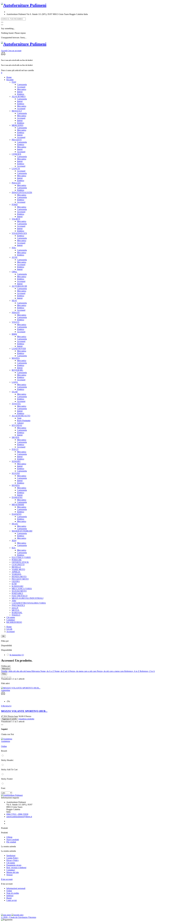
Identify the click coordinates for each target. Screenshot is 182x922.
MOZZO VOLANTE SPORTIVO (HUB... (24, 711)
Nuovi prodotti (12, 839)
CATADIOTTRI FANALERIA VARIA (29, 603)
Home (9, 77)
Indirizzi (9, 895)
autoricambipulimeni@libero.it (19, 816)
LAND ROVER (19, 348)
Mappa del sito (12, 872)
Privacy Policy (12, 860)
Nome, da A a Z (47, 671)
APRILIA (16, 572)
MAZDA (16, 358)
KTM (14, 584)
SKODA (15, 437)
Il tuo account (7, 879)
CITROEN (16, 154)
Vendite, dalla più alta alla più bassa (16, 671)
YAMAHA (16, 574)
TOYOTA (16, 404)
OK (3, 636)
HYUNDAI (17, 425)
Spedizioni (10, 855)
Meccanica (21, 89)
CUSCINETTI (18, 564)
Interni (20, 92)
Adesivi (20, 423)
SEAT (14, 300)
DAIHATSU (17, 497)
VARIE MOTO (18, 569)
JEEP (14, 540)
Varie (19, 418)
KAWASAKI (17, 586)
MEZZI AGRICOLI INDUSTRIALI (27, 598)
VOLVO (15, 322)
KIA (14, 548)
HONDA (16, 485)
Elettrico (20, 94)
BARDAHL (17, 612)
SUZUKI (16, 473)
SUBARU (16, 461)
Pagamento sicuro (13, 865)
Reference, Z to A (147, 671)
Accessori (21, 87)
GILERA (16, 581)
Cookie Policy (12, 858)
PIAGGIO (16, 183)
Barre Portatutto (23, 420)
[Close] (2, 24)
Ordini (9, 891)
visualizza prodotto (26, 719)
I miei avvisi (11, 900)
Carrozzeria (22, 84)
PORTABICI (17, 593)
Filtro (4, 674)
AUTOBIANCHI (19, 286)
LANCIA (16, 168)
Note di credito (12, 893)
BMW (14, 334)
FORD (15, 204)
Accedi (4, 50)
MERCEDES (17, 125)
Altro (14, 600)
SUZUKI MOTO (19, 591)
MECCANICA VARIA (22, 588)
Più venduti (11, 842)
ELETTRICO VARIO (21, 557)
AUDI (14, 257)
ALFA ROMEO (19, 96)
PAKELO (16, 615)
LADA (15, 382)
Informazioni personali (15, 888)
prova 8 (15, 608)
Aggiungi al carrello (9, 719)
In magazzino (17, 655)
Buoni (9, 898)
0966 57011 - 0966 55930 (17, 814)
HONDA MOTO (19, 576)
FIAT (14, 82)
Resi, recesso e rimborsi (16, 867)
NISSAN (16, 312)
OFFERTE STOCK (20, 562)
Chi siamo (10, 617)
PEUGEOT (17, 140)
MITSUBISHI (18, 504)
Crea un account (14, 50)
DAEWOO (16, 514)
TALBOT (16, 219)
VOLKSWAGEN (19, 233)
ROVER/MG (17, 370)
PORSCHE (17, 560)
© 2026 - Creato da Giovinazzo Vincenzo (18, 917)
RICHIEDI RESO (14, 622)
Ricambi (9, 80)
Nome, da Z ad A (61, 671)
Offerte (9, 837)
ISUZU (15, 524)
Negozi (9, 875)
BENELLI (16, 567)
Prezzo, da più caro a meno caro (110, 671)
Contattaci (10, 620)
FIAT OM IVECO (19, 596)
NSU (14, 248)
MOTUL (15, 610)
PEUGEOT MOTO (20, 579)
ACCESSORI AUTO (21, 416)
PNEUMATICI (18, 605)
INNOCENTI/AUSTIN (22, 192)
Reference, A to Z (132, 671)
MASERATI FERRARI (22, 531)
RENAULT (17, 111)
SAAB (15, 392)
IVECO (15, 449)
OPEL (14, 272)
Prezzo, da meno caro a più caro (83, 671)
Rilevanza (6, 669)
